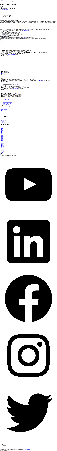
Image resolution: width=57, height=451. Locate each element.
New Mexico (2, 141)
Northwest (6, 41)
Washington (2, 150)
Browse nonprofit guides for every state (4, 112)
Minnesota (2, 137)
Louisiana (2, 134)
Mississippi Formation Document (4, 109)
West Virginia (2, 151)
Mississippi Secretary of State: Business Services (7, 102)
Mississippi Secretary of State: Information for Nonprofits (8, 103)
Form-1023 (22, 86)
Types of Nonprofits (3, 122)
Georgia (2, 130)
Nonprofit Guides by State (3, 120)
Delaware (2, 129)
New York (2, 142)
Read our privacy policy (27, 449)
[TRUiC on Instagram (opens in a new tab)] (28, 383)
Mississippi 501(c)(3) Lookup (4, 111)
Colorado (2, 128)
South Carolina (2, 146)
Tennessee (2, 147)
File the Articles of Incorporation (5, 11)
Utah (1, 148)
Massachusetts (2, 136)
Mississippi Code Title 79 (4, 35)
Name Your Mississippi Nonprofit (5, 9)
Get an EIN (3, 12)
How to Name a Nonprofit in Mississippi (26, 30)
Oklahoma (2, 144)
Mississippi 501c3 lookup (15, 88)
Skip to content (1, 0)
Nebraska (2, 139)
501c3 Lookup (2, 121)
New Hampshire (3, 140)
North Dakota (2, 143)
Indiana (2, 132)
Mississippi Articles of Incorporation (9, 75)
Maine (2, 135)
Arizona (2, 126)
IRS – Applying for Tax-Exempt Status (6, 100)
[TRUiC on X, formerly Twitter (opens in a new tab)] (28, 440)
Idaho (1, 131)
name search (23, 37)
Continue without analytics (6, 450)
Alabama (2, 125)
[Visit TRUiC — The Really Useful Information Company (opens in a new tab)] (1, 154)
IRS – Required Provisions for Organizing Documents (8, 99)
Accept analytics (1, 450)
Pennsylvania (2, 145)
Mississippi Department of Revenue (6, 104)
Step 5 (17, 84)
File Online (2, 73)
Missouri (2, 138)
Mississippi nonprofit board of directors (11, 54)
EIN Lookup (40, 80)
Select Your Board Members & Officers (5, 10)
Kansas (2, 133)
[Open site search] (11, 1)
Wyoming (2, 152)
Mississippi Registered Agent (4, 110)
